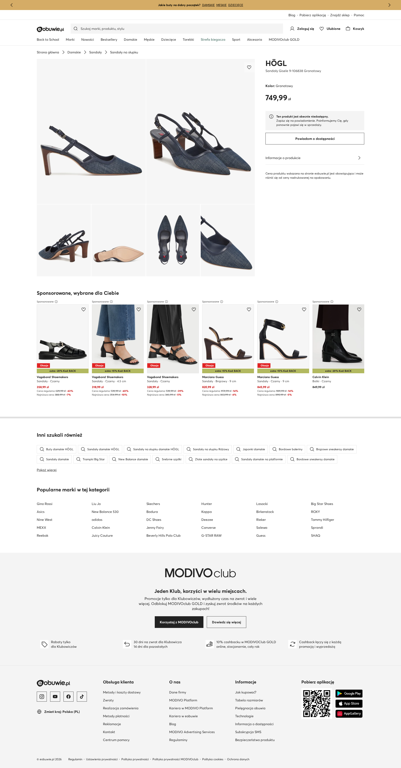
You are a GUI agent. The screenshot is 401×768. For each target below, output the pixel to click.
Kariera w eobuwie (183, 716)
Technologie (244, 716)
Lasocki (262, 504)
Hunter (206, 504)
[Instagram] (42, 697)
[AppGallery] (349, 714)
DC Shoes (153, 519)
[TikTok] (82, 697)
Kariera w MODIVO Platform (191, 708)
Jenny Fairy (155, 527)
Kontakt (109, 732)
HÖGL (276, 63)
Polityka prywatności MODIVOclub (175, 759)
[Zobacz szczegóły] (359, 158)
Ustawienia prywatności (102, 759)
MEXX (41, 527)
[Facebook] (68, 697)
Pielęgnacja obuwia (250, 708)
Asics (40, 512)
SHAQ (315, 535)
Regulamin (75, 759)
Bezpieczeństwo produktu (255, 740)
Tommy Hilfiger (322, 519)
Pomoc (359, 15)
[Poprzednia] (12, 5)
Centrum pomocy (116, 740)
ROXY (315, 512)
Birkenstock (265, 512)
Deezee (207, 519)
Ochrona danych (238, 759)
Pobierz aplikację (312, 15)
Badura (152, 512)
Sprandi (317, 527)
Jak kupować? (245, 692)
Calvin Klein (101, 527)
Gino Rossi (44, 504)
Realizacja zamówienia (120, 708)
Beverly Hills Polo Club (163, 535)
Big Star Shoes (322, 504)
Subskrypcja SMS (248, 732)
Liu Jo (96, 504)
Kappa (206, 512)
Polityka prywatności (135, 759)
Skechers (153, 504)
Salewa (261, 527)
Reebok (42, 535)
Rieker (261, 519)
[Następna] (389, 5)
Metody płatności (116, 716)
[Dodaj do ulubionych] (249, 67)
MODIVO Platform (183, 700)
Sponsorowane (45, 301)
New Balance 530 (105, 512)
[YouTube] (55, 697)
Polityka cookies (212, 759)
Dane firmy (177, 692)
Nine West (44, 519)
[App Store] (349, 704)
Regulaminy (178, 740)
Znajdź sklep (340, 15)
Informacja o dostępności (254, 724)
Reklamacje (112, 724)
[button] (91, 131)
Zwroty (108, 700)
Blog (291, 15)
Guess (260, 535)
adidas (97, 519)
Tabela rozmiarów (249, 700)
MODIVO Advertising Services (192, 732)
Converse (208, 527)
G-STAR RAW (211, 535)
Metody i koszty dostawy (122, 692)
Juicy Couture (102, 535)
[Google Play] (349, 694)
